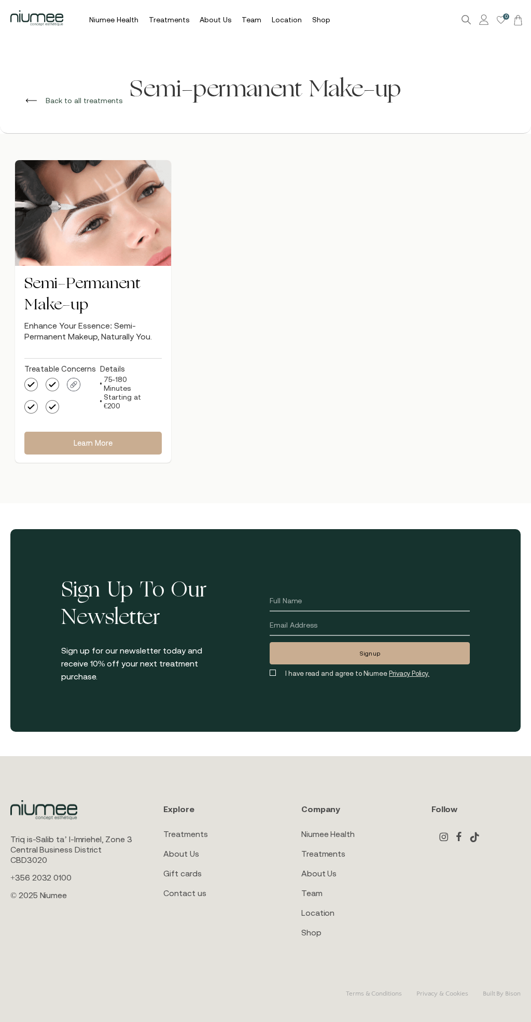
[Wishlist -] (501, 20)
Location (317, 912)
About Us (181, 853)
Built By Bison (502, 993)
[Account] (485, 20)
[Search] (466, 20)
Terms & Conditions (374, 993)
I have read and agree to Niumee (357, 673)
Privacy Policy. (409, 673)
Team (312, 893)
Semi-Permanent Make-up (82, 295)
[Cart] (516, 19)
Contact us (184, 893)
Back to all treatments (83, 100)
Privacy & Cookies (442, 993)
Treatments (185, 834)
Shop (311, 932)
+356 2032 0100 (41, 877)
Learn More (93, 442)
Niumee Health (328, 834)
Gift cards (182, 873)
